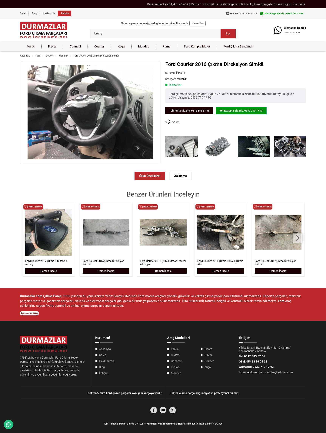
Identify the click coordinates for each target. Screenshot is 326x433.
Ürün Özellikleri (149, 176)
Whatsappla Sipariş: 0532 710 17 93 (241, 110)
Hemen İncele (48, 270)
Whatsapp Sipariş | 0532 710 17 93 (283, 13)
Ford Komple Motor (197, 46)
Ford (38, 55)
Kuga (121, 46)
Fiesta (52, 46)
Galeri (23, 13)
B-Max (175, 355)
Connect (75, 46)
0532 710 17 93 (292, 32)
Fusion (175, 367)
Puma (167, 46)
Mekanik (63, 55)
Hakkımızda (49, 13)
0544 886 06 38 (253, 361)
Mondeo (143, 46)
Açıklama (180, 176)
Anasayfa (25, 55)
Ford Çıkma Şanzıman (238, 46)
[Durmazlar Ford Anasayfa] (43, 30)
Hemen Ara (197, 23)
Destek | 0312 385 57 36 (243, 13)
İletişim (65, 13)
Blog (34, 13)
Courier (99, 46)
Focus (31, 46)
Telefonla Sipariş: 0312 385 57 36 (189, 110)
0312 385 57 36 (252, 356)
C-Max (208, 355)
